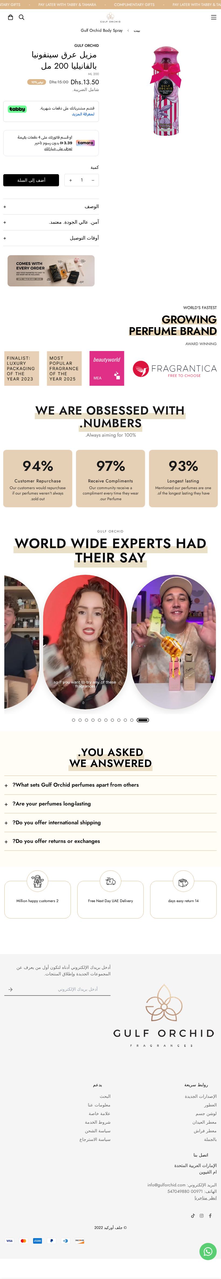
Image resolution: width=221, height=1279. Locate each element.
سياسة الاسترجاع (95, 1139)
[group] (110, 642)
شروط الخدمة (97, 1122)
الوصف (51, 206)
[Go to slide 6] (106, 720)
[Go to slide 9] (86, 720)
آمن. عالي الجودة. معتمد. (51, 222)
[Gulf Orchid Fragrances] (110, 17)
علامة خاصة (99, 1113)
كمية (95, 167)
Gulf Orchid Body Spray (102, 30)
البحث (105, 1096)
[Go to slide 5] (112, 720)
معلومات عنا (99, 1105)
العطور (210, 1105)
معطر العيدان (204, 1122)
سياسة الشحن (97, 1131)
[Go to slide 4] (118, 720)
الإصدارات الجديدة (201, 1096)
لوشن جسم (206, 1113)
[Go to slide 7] (99, 720)
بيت (137, 30)
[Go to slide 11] (73, 720)
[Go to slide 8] (93, 720)
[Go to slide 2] (131, 720)
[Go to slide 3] (125, 720)
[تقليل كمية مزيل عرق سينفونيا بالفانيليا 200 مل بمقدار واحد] (93, 180)
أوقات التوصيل (51, 237)
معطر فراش (205, 1131)
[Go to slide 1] (143, 720)
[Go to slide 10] (80, 720)
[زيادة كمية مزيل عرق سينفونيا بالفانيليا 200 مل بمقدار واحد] (70, 180)
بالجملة (210, 1139)
